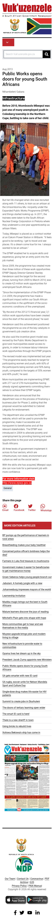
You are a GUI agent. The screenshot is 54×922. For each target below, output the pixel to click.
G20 (32, 882)
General (8, 488)
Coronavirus (36, 878)
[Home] (27, 19)
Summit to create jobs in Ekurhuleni (21, 701)
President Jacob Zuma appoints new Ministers (27, 659)
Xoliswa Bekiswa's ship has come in (21, 732)
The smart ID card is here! (15, 713)
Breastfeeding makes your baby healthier (24, 545)
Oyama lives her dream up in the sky (21, 653)
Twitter (32, 510)
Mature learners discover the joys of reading (25, 611)
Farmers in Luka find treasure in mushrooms (25, 561)
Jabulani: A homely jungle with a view (22, 583)
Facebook (19, 510)
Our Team (10, 878)
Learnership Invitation (13, 595)
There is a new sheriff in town (18, 720)
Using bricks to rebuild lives (16, 726)
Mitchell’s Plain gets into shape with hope (24, 617)
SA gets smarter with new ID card (19, 675)
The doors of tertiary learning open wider (23, 707)
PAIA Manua (35, 885)
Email (5, 510)
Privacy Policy (19, 885)
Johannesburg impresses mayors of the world (26, 589)
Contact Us (22, 878)
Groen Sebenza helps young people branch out (27, 577)
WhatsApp (46, 510)
